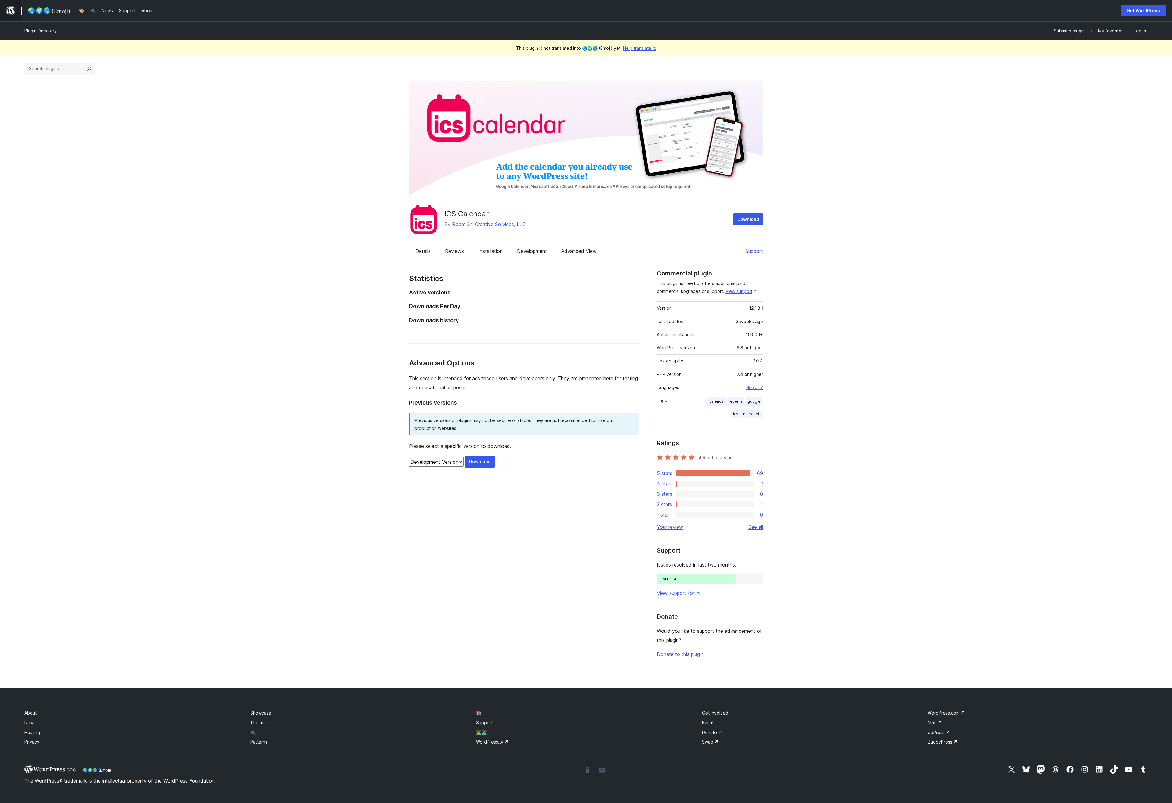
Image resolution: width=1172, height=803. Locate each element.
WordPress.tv (492, 741)
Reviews (454, 251)
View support (738, 291)
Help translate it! (639, 48)
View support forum (679, 593)
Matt (935, 722)
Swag (710, 741)
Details (423, 251)
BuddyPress (942, 741)
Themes (258, 722)
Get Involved (715, 712)
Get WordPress (1143, 10)
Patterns (258, 741)
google (754, 401)
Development (532, 251)
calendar (717, 401)
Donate (712, 732)
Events (709, 722)
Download (748, 219)
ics (735, 414)
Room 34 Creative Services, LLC (489, 224)
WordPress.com (946, 712)
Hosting (32, 732)
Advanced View (579, 251)
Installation (490, 251)
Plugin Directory (40, 30)
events (736, 401)
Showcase (260, 712)
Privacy (31, 741)
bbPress (939, 732)
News (30, 722)
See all (755, 527)
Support (754, 251)
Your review (670, 527)
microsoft (752, 414)
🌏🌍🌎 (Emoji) (97, 770)
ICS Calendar (466, 213)
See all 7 (754, 387)
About (30, 712)
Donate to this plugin (680, 654)
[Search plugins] (89, 69)
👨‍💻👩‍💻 (481, 732)
